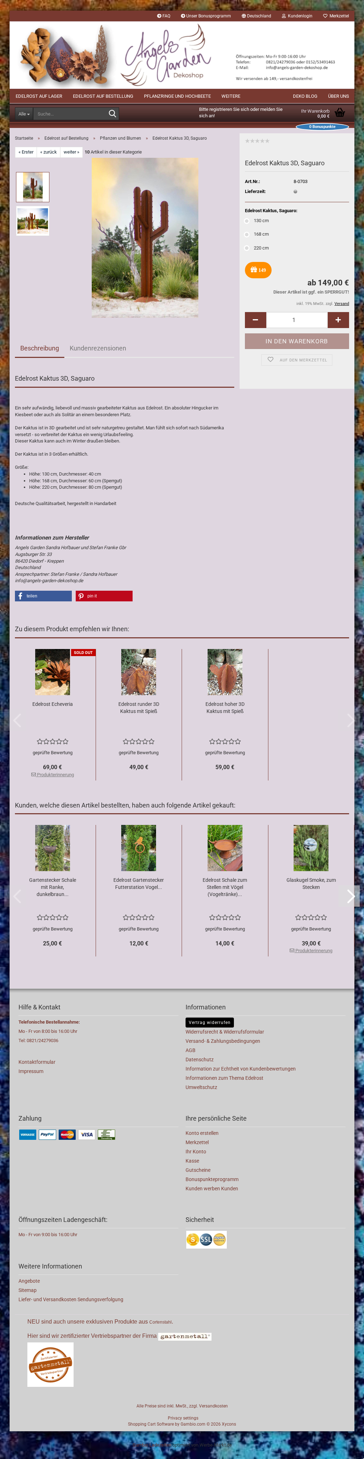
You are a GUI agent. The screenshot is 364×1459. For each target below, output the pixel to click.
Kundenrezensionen (98, 348)
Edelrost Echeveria (52, 704)
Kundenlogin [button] (299, 16)
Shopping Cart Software (151, 1424)
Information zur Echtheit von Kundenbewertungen (241, 1069)
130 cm (261, 220)
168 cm (261, 234)
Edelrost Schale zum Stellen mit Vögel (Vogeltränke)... (225, 887)
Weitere (230, 96)
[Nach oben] (344, 1448)
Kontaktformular (36, 1062)
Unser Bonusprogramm (208, 16)
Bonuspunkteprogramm (212, 1179)
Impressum (30, 1071)
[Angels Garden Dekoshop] (182, 55)
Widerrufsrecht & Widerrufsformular (225, 1032)
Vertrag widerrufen (210, 1022)
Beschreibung (39, 348)
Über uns (338, 96)
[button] (256, 16)
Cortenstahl (160, 1322)
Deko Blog (305, 96)
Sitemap (27, 1290)
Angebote (29, 1281)
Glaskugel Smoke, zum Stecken (311, 883)
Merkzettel (338, 16)
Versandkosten (213, 1406)
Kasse (192, 1161)
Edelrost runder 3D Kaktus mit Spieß (138, 707)
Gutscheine (198, 1170)
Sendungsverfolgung (100, 1299)
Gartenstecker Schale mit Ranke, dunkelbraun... (52, 887)
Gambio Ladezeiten (152, 1445)
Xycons (229, 1424)
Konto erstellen (202, 1133)
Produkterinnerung (55, 774)
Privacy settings (183, 1418)
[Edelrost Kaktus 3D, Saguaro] (145, 237)
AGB (191, 1050)
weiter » (71, 152)
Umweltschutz (201, 1087)
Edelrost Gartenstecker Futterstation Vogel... (138, 883)
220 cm (261, 248)
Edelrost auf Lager (39, 96)
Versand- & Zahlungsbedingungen (223, 1041)
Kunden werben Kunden (212, 1188)
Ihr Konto (196, 1151)
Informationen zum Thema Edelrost (224, 1078)
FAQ (165, 16)
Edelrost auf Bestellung (103, 96)
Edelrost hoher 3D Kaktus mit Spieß (225, 707)
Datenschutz (200, 1059)
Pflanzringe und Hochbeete (177, 96)
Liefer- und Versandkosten (47, 1299)
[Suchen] (112, 114)
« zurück (48, 152)
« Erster (25, 152)
